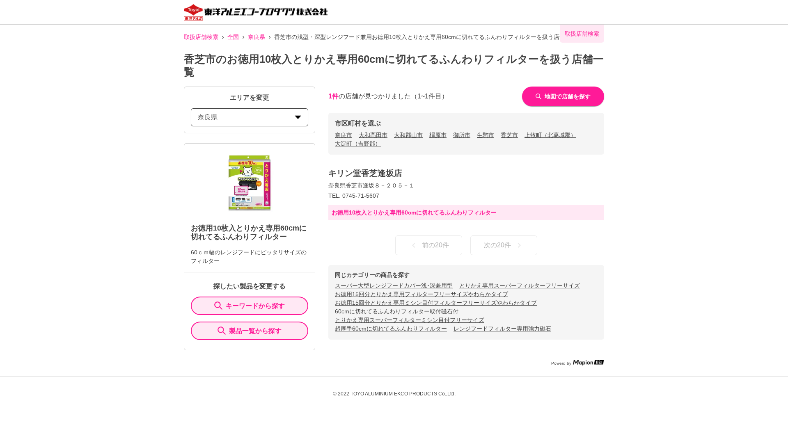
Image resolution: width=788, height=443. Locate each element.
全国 (233, 37)
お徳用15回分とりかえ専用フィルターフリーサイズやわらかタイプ (421, 294)
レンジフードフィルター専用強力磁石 (502, 328)
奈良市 (343, 135)
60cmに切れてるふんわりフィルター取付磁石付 (396, 311)
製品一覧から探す (255, 330)
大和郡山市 (408, 135)
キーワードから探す (255, 305)
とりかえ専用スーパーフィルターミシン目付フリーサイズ (409, 320)
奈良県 (256, 37)
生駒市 (485, 135)
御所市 (461, 135)
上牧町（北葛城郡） (550, 135)
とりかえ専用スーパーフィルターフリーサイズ (519, 285)
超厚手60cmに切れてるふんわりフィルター (391, 328)
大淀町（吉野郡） (358, 143)
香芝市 (509, 135)
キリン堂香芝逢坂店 (365, 173)
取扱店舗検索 (201, 37)
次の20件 (497, 245)
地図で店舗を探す (568, 96)
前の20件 (435, 245)
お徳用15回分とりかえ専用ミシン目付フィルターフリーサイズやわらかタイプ (436, 302)
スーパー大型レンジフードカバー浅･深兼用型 (394, 285)
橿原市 (438, 135)
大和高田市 (373, 135)
